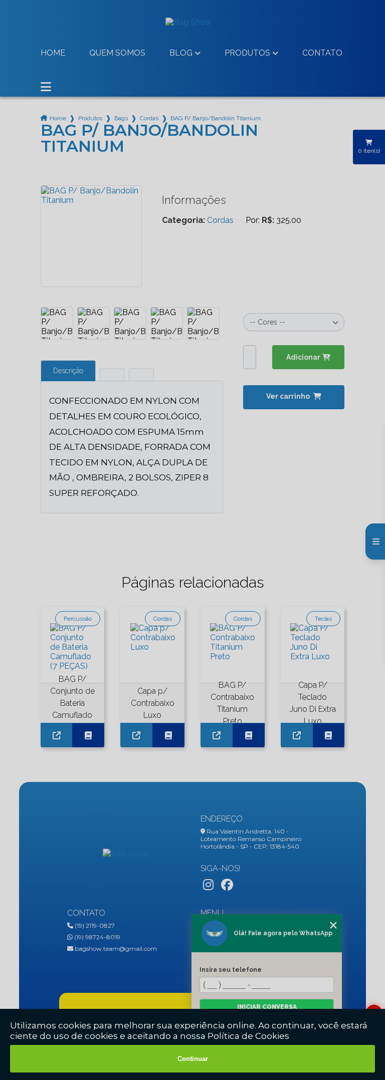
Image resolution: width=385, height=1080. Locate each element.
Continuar (192, 1058)
